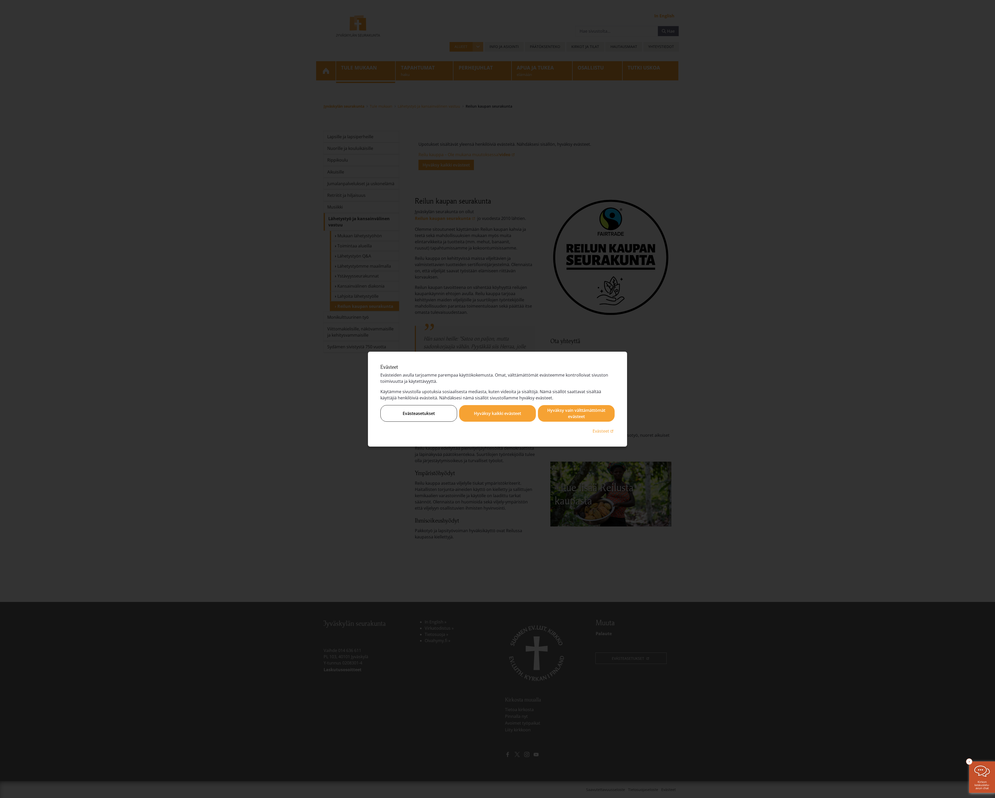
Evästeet (604, 431)
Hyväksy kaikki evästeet (497, 413)
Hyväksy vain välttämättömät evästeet (576, 413)
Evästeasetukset (419, 413)
